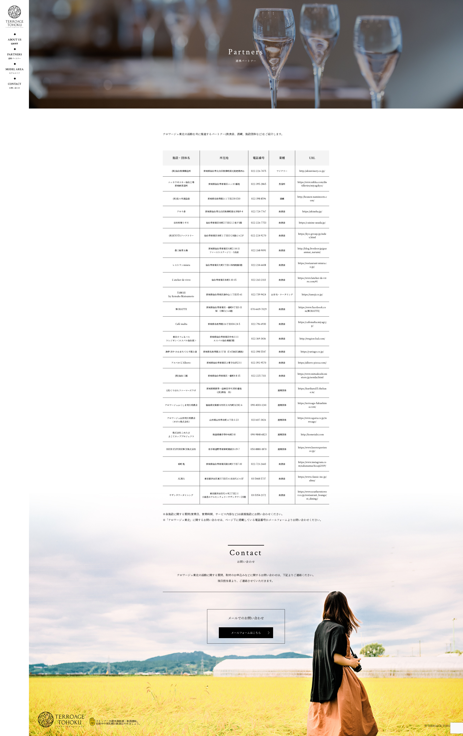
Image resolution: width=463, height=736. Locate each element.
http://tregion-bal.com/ (312, 338)
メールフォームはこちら (246, 633)
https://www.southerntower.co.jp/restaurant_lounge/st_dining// (312, 495)
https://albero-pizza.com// (312, 362)
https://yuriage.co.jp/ (312, 351)
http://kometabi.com (312, 434)
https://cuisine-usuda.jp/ (312, 222)
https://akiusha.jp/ (312, 211)
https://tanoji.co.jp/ (312, 294)
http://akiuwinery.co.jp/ (312, 170)
